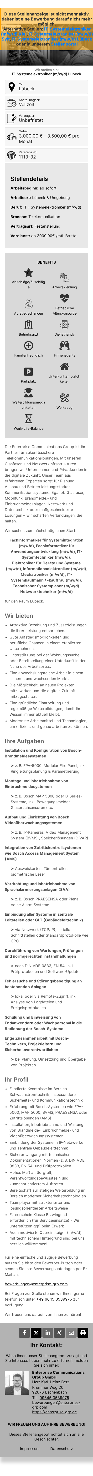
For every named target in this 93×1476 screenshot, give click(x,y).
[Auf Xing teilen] (59, 1333)
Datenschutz (61, 1448)
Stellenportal (64, 43)
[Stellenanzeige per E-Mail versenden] (71, 1333)
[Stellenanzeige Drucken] (83, 1333)
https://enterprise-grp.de (54, 1412)
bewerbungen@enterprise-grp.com (36, 1284)
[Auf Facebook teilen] (24, 1333)
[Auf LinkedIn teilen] (47, 1333)
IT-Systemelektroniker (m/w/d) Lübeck (52, 38)
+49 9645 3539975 (54, 1299)
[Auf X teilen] (36, 1333)
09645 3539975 (54, 1397)
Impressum (30, 1448)
